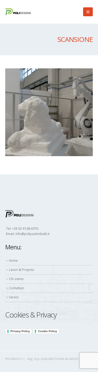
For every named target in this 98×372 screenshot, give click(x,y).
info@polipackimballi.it (32, 234)
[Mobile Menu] (88, 11)
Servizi (14, 297)
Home (13, 260)
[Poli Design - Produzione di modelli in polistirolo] (18, 11)
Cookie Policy (47, 331)
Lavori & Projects (21, 269)
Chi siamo (16, 279)
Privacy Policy (20, 331)
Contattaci (16, 288)
